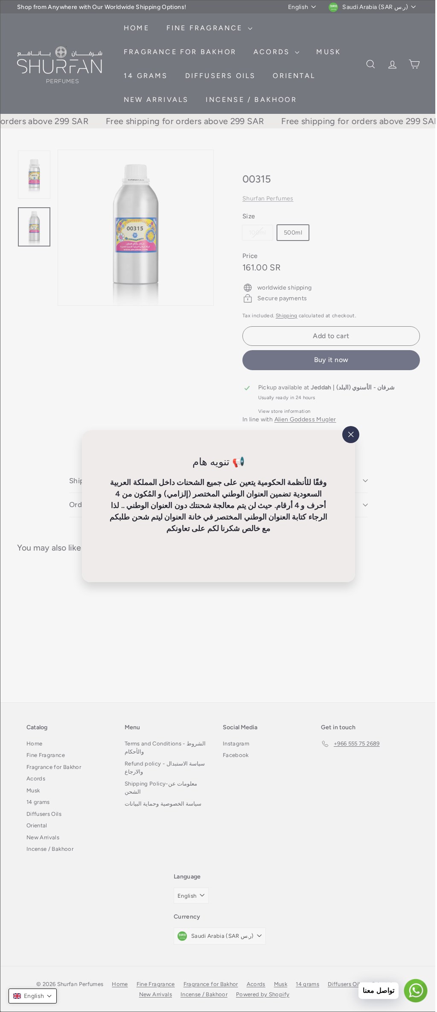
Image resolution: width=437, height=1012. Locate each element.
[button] (32, 996)
